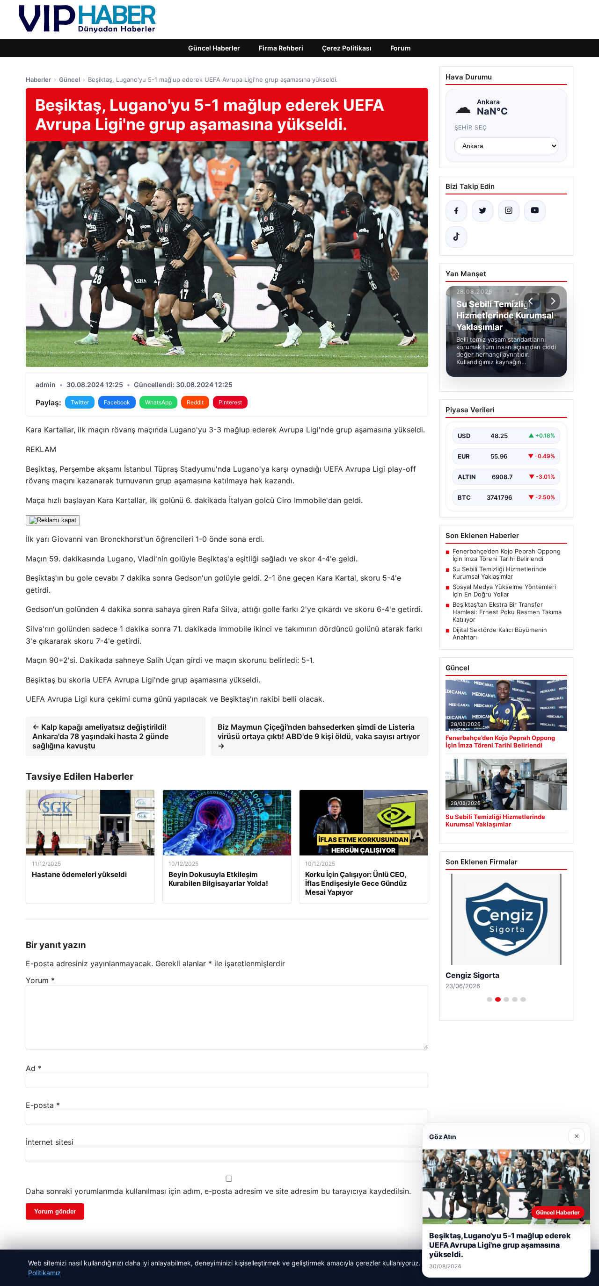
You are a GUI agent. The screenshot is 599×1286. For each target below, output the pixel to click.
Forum (400, 48)
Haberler (38, 79)
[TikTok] (456, 237)
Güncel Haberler (214, 48)
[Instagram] (508, 211)
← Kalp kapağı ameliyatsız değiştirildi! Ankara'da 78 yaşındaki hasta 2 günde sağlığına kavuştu (100, 736)
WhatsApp (158, 402)
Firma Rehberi (281, 48)
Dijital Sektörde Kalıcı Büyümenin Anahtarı (500, 633)
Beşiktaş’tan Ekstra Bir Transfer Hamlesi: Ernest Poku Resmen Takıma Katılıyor (507, 612)
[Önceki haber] (532, 301)
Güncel (69, 79)
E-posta (43, 1105)
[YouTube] (535, 211)
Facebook (117, 402)
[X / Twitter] (482, 211)
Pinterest (230, 402)
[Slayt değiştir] (489, 999)
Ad (34, 1068)
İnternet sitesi (49, 1142)
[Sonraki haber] (552, 301)
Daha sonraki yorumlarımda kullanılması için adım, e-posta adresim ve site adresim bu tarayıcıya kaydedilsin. (218, 1191)
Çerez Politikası (347, 48)
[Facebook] (456, 211)
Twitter (80, 402)
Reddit (195, 402)
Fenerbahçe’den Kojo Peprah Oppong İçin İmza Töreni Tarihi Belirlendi (507, 554)
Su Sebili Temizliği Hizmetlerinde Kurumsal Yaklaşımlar (500, 572)
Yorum (40, 980)
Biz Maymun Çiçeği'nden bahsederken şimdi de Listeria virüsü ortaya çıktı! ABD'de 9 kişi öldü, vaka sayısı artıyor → (319, 736)
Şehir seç (471, 127)
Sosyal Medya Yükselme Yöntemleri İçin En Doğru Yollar (504, 590)
